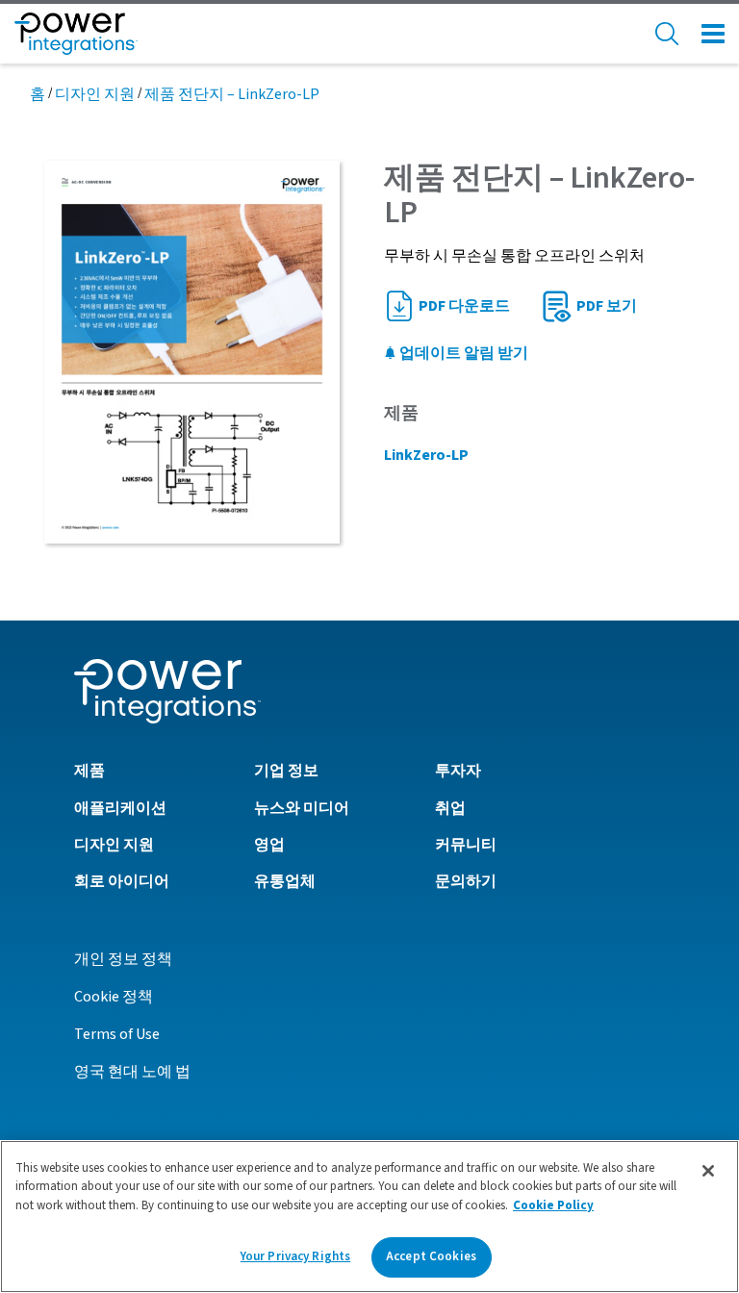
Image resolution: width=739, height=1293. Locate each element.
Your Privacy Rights (295, 1256)
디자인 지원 (95, 94)
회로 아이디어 (121, 881)
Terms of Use (117, 1034)
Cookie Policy (553, 1205)
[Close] (708, 1171)
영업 (269, 844)
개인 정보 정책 (123, 959)
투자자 (458, 770)
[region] (369, 1216)
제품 (89, 770)
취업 (450, 808)
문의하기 (466, 881)
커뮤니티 (466, 844)
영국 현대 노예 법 (132, 1071)
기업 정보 (286, 770)
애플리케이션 (120, 808)
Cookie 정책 (113, 996)
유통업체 (285, 881)
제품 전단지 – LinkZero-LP (231, 94)
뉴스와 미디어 (301, 808)
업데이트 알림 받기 (462, 353)
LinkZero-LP (426, 455)
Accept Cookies (431, 1256)
